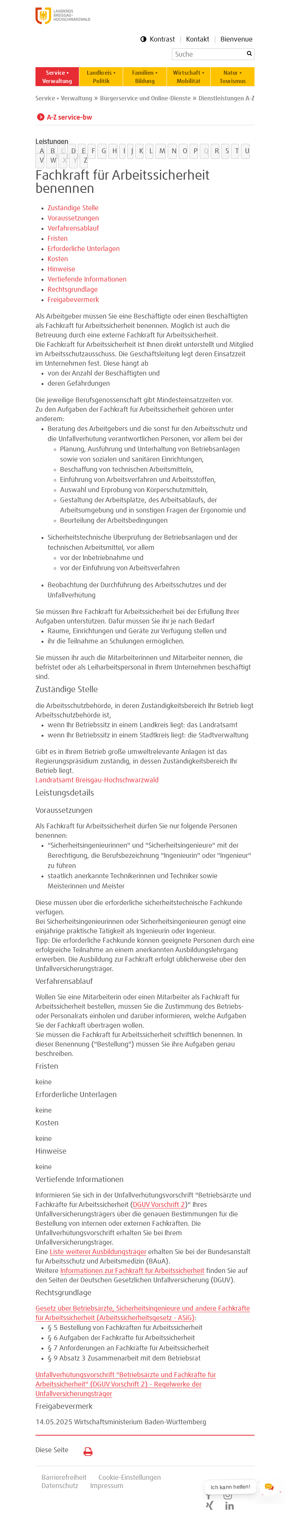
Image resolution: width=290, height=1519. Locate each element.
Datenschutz (60, 1486)
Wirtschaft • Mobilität (188, 77)
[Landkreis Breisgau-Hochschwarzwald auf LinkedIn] (229, 1506)
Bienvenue (237, 39)
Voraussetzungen (73, 218)
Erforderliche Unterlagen (84, 249)
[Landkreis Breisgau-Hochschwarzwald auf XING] (209, 1506)
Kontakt (197, 39)
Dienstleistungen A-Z (227, 98)
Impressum (106, 1486)
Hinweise (61, 269)
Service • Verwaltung (57, 77)
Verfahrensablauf (73, 228)
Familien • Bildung (144, 77)
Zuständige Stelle (73, 208)
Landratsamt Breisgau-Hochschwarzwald (97, 780)
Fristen (58, 238)
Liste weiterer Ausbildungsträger (98, 1252)
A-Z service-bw (69, 117)
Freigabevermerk (73, 300)
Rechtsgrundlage (73, 289)
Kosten (58, 259)
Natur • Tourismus (233, 77)
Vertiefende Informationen (87, 279)
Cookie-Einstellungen (130, 1477)
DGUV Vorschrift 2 (159, 1205)
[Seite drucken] (85, 1450)
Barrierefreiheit (64, 1477)
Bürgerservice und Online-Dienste (145, 98)
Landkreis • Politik (101, 77)
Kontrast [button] (162, 39)
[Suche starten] (249, 53)
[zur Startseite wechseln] (62, 22)
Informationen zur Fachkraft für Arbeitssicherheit (132, 1271)
